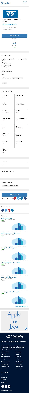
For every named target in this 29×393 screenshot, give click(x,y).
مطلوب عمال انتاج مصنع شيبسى (10, 292)
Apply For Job (14, 36)
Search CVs (18, 356)
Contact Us (4, 377)
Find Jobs (3, 354)
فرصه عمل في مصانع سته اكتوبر (10, 233)
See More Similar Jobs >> (21, 306)
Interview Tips (4, 364)
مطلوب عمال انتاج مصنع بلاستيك (10, 262)
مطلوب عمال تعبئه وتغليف (8, 247)
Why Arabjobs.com (20, 368)
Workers (4, 83)
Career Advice (4, 368)
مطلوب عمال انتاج (6, 218)
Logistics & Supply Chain (17, 78)
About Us (3, 375)
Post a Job (18, 354)
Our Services (19, 364)
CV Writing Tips (5, 366)
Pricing (17, 359)
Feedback (3, 379)
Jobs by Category (5, 356)
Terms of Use (19, 366)
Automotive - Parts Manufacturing (10, 185)
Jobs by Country (5, 359)
